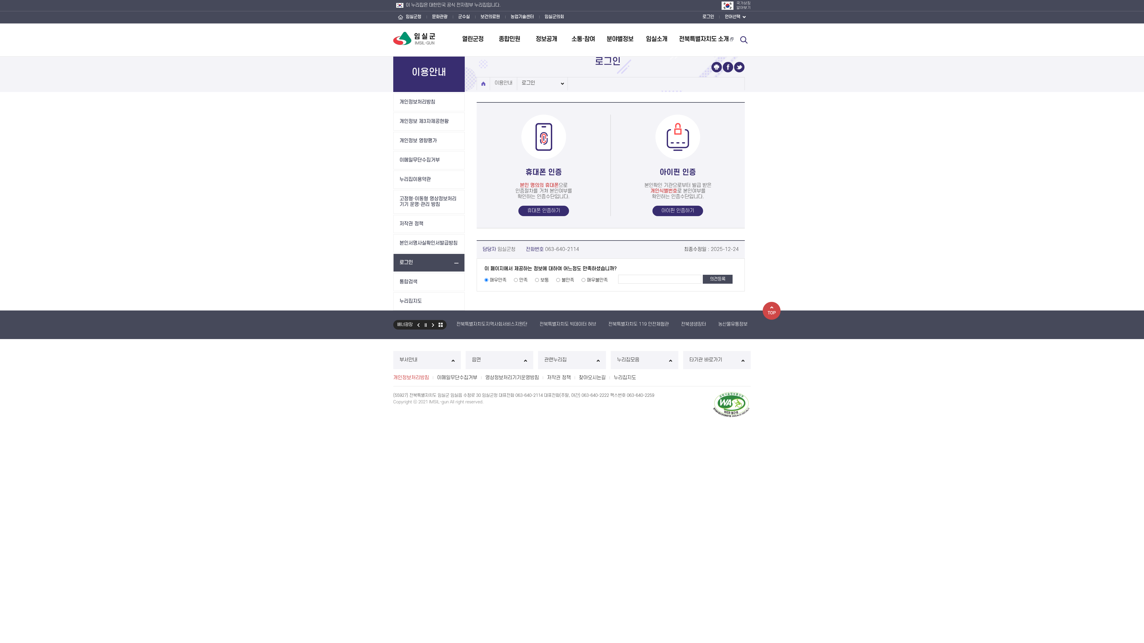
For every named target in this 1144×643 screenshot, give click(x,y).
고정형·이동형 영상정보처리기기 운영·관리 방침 (428, 201)
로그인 (708, 16)
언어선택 (733, 16)
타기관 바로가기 (705, 360)
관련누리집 (555, 360)
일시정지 (426, 325)
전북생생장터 (693, 324)
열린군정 (473, 39)
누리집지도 (411, 301)
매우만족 (498, 280)
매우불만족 (597, 280)
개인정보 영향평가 (418, 140)
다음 (433, 325)
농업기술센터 (522, 16)
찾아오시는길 (592, 377)
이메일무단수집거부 (420, 160)
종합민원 (509, 39)
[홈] (483, 83)
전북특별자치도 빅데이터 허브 (568, 324)
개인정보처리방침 (417, 102)
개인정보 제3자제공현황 (424, 121)
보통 (544, 280)
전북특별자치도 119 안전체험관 (638, 324)
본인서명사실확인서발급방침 (429, 243)
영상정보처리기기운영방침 (512, 377)
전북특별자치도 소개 (704, 39)
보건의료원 (490, 16)
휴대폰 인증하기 (543, 210)
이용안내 (503, 83)
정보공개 (546, 39)
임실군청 (413, 16)
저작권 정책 (411, 224)
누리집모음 (628, 360)
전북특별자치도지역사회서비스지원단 (491, 324)
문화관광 (439, 16)
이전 (418, 325)
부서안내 (408, 360)
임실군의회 (554, 16)
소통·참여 (583, 39)
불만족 (568, 280)
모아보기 (441, 325)
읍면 (476, 360)
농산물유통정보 (732, 324)
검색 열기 (744, 39)
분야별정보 (620, 39)
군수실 (464, 16)
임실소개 (656, 39)
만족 (523, 280)
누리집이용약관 (415, 179)
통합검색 (408, 282)
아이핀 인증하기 (677, 210)
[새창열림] (716, 67)
